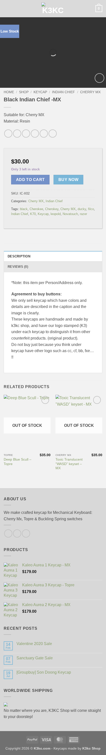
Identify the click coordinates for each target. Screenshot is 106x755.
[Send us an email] (26, 533)
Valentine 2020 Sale (34, 644)
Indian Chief (63, 92)
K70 (33, 214)
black (24, 209)
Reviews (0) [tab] (18, 267)
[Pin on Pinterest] (35, 133)
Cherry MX (90, 92)
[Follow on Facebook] (8, 533)
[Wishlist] (99, 78)
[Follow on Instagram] (17, 533)
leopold (56, 214)
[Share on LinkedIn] (44, 133)
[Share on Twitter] (17, 133)
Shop (24, 92)
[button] (7, 8)
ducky (82, 209)
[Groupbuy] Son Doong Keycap (44, 672)
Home (9, 92)
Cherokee (36, 209)
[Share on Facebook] (8, 133)
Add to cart (30, 180)
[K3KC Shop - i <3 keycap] (53, 8)
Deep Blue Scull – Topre (17, 462)
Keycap (40, 92)
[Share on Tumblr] (53, 133)
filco (91, 209)
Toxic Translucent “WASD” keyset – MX (69, 464)
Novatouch (70, 214)
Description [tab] (19, 256)
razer (83, 214)
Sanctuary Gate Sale (35, 658)
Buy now (68, 180)
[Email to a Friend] (26, 133)
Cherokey (51, 209)
